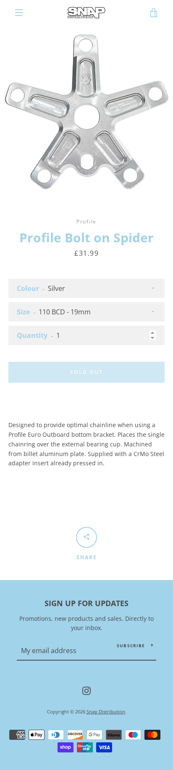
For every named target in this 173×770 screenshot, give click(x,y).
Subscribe (131, 645)
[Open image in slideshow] (86, 111)
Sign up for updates (86, 603)
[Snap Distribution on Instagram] (86, 690)
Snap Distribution (105, 711)
